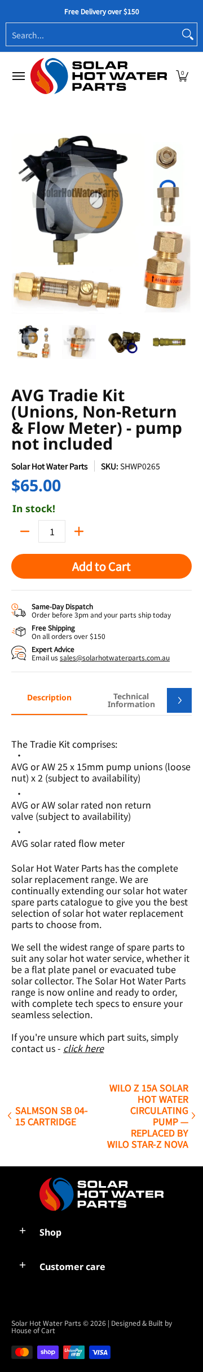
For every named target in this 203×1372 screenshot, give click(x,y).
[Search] (188, 34)
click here (83, 1048)
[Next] (183, 223)
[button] (182, 76)
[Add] (78, 531)
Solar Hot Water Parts (49, 466)
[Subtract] (24, 531)
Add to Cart (101, 566)
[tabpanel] (101, 890)
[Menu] (18, 76)
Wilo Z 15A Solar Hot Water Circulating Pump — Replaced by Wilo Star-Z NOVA (147, 1115)
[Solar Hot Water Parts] (98, 76)
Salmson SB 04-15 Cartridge (51, 1115)
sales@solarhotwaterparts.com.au (115, 657)
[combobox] (92, 34)
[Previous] (19, 223)
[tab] (49, 701)
